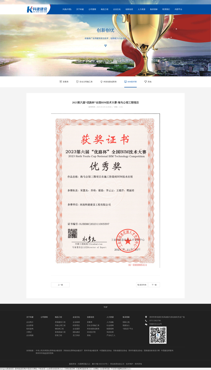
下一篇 (154, 285)
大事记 (29, 332)
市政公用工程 (60, 325)
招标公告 (126, 322)
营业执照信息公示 (117, 364)
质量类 (65, 82)
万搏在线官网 (69, 369)
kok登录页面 (105, 369)
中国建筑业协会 (105, 350)
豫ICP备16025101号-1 (100, 364)
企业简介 (29, 322)
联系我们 (166, 9)
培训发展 (110, 332)
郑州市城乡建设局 (91, 350)
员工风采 (76, 335)
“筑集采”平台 (128, 329)
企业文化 (117, 9)
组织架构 (29, 329)
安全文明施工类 (86, 82)
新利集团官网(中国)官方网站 (26, 369)
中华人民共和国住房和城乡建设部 (49, 350)
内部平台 (178, 9)
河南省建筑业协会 (120, 350)
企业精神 (76, 322)
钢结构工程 (59, 329)
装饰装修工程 (60, 332)
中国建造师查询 (167, 350)
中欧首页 (41, 369)
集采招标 (154, 9)
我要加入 (126, 325)
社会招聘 (110, 325)
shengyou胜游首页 (7, 369)
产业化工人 (111, 335)
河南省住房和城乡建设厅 (73, 350)
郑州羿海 (138, 364)
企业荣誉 (29, 325)
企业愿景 (76, 329)
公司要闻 (92, 9)
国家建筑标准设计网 (152, 350)
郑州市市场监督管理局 (44, 353)
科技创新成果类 (110, 82)
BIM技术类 (132, 82)
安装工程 (58, 335)
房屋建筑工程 (60, 322)
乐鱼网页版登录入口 (84, 369)
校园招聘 (110, 329)
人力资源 (141, 9)
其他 (149, 82)
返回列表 (143, 285)
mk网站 (96, 369)
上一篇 (60, 285)
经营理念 (76, 325)
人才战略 (110, 322)
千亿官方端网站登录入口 (120, 369)
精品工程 (104, 9)
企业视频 (29, 335)
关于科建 (80, 9)
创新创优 (129, 9)
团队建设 (76, 332)
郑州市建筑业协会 (135, 350)
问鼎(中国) (67, 9)
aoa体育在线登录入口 (55, 369)
